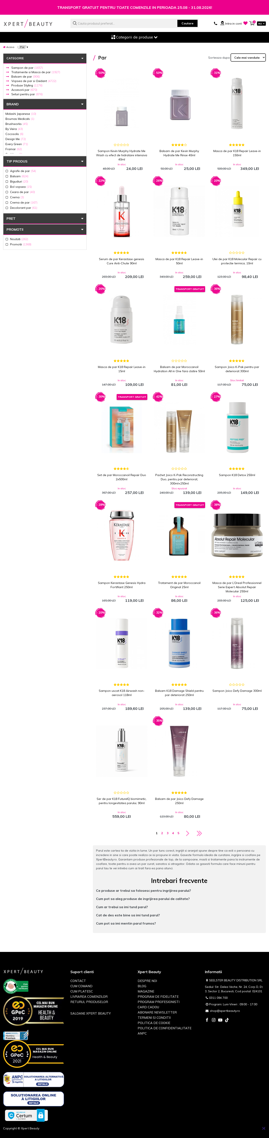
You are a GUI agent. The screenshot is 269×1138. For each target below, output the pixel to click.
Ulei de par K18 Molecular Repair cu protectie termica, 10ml (236, 261)
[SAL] (33, 1080)
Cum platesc (81, 991)
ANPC (142, 1033)
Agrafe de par (23, 171)
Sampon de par (27, 68)
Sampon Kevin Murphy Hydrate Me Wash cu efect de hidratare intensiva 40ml (121, 155)
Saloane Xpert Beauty (90, 1013)
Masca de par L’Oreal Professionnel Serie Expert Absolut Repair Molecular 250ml (236, 587)
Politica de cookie (154, 1023)
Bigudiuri (19, 181)
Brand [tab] (13, 104)
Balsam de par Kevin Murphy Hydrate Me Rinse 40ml (179, 153)
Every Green (16, 144)
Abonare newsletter (157, 1012)
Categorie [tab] (15, 58)
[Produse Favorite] (245, 23)
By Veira (14, 129)
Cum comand (81, 986)
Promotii (15, 229)
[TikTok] (227, 1020)
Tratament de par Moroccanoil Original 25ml (179, 585)
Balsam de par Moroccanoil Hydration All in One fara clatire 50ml (179, 369)
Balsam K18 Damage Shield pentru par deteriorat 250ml (179, 693)
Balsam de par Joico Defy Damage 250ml (179, 801)
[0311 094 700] (216, 23)
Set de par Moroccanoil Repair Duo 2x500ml (121, 477)
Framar (13, 149)
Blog (142, 986)
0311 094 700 (218, 998)
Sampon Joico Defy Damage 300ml (237, 691)
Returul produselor (89, 1002)
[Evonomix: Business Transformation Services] (264, 1128)
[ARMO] (15, 1034)
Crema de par (23, 202)
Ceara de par (22, 192)
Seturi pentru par (27, 94)
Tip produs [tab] (17, 161)
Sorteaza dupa (219, 58)
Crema (17, 197)
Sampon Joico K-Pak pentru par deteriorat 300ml (237, 369)
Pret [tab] (11, 218)
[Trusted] (15, 987)
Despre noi (147, 981)
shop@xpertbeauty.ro (225, 1011)
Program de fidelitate (158, 997)
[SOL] (33, 1100)
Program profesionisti (158, 1002)
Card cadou (148, 1007)
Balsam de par (25, 76)
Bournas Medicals (19, 119)
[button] (179, 891)
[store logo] (33, 23)
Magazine (146, 991)
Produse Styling (26, 85)
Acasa (10, 47)
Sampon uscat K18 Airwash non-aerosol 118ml (122, 693)
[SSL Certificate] (26, 1115)
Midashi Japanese (20, 114)
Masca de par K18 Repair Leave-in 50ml (179, 261)
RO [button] (260, 23)
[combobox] (134, 23)
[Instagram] (213, 1020)
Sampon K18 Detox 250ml (237, 475)
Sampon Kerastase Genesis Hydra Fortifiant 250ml (121, 585)
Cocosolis (14, 134)
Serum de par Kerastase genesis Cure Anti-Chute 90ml (121, 261)
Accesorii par (24, 90)
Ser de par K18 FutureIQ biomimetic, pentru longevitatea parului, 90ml (121, 801)
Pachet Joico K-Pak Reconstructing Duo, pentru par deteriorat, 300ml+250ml (179, 479)
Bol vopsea (21, 187)
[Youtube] (220, 1020)
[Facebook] (207, 1020)
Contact (78, 981)
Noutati (19, 239)
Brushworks (16, 124)
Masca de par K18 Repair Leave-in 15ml (121, 369)
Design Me (15, 139)
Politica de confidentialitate (164, 1028)
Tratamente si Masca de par (35, 72)
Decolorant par (23, 208)
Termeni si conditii (154, 1018)
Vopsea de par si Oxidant (33, 81)
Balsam (19, 176)
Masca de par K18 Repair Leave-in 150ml (237, 153)
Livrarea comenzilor (89, 997)
